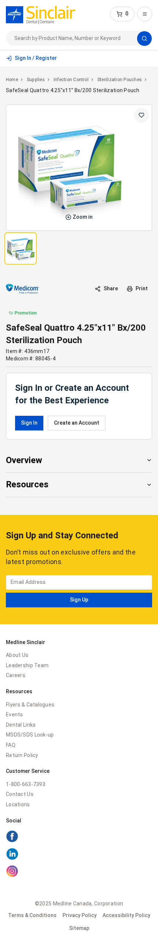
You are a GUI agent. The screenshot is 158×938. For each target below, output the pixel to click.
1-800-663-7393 (25, 784)
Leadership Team (27, 665)
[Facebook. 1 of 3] (79, 837)
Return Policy (22, 755)
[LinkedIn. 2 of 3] (79, 855)
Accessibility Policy (126, 915)
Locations (18, 804)
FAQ (10, 745)
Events (14, 714)
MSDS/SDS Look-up (30, 735)
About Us (17, 655)
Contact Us (19, 794)
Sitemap (79, 928)
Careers (15, 675)
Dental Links (21, 725)
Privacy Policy (79, 915)
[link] (40, 14)
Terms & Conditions (32, 915)
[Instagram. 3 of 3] (79, 872)
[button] (122, 14)
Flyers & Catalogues (30, 705)
